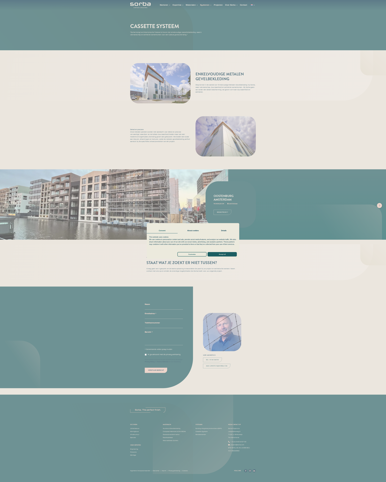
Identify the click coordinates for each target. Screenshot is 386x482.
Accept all (222, 254)
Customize (192, 254)
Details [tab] (223, 230)
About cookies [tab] (193, 230)
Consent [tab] (162, 230)
